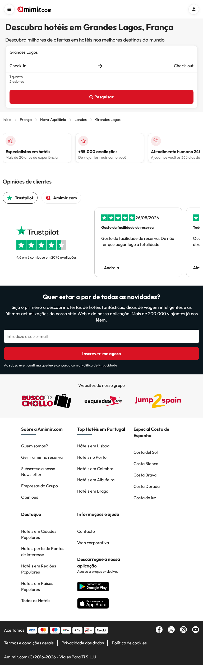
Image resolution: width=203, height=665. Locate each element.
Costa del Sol (145, 452)
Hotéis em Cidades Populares (38, 534)
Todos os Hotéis (35, 600)
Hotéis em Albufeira (95, 479)
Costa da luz (144, 497)
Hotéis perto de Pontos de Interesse (42, 551)
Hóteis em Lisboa (93, 445)
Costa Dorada (146, 486)
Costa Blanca (145, 463)
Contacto (86, 531)
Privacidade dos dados (83, 642)
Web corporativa (93, 542)
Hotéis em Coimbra (95, 468)
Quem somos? (34, 445)
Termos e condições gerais (29, 642)
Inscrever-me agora (101, 353)
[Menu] (9, 9)
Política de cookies (129, 642)
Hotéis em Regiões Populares (38, 569)
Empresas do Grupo (39, 485)
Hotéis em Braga (92, 491)
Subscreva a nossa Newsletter (38, 471)
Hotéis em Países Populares (37, 586)
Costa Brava (144, 475)
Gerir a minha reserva (42, 457)
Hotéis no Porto (92, 457)
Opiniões (29, 497)
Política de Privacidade (99, 365)
